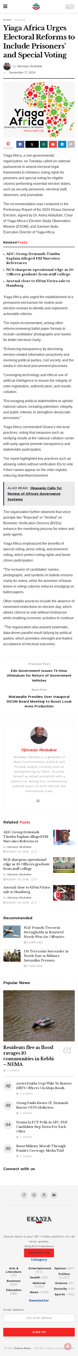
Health (35, 1277)
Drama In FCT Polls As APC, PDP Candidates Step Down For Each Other (42, 1126)
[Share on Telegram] (62, 144)
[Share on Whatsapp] (44, 144)
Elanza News (23, 1348)
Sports (60, 1294)
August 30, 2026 (17, 851)
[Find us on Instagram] (34, 1195)
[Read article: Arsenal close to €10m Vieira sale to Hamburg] (64, 893)
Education (13, 1290)
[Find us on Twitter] (44, 1195)
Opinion (60, 1268)
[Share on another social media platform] (71, 144)
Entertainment (40, 1268)
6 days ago (34, 942)
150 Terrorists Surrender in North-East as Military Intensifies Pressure (46, 955)
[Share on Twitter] (32, 144)
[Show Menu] (5, 6)
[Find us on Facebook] (24, 1195)
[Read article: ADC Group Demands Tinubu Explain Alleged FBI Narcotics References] (64, 837)
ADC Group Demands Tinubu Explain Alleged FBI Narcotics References (33, 258)
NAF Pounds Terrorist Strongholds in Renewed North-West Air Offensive (44, 932)
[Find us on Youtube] (53, 1195)
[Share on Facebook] (20, 144)
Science (61, 1283)
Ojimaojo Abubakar (29, 66)
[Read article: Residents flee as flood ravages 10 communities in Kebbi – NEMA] (39, 1015)
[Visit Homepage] (36, 6)
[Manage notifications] (67, 1346)
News (34, 1292)
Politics (64, 1274)
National (20, 19)
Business (14, 1281)
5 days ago (34, 966)
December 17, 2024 (22, 72)
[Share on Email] (53, 144)
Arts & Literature (13, 1270)
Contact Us (39, 1252)
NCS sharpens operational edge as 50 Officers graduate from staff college (26, 864)
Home (7, 19)
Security (60, 1288)
